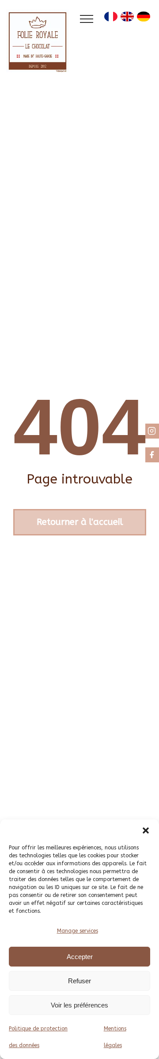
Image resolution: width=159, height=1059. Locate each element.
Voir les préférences (79, 1005)
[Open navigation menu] (86, 19)
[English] (127, 19)
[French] (110, 19)
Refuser (79, 981)
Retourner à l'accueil (80, 522)
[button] (145, 830)
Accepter (80, 956)
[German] (143, 19)
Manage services (77, 931)
